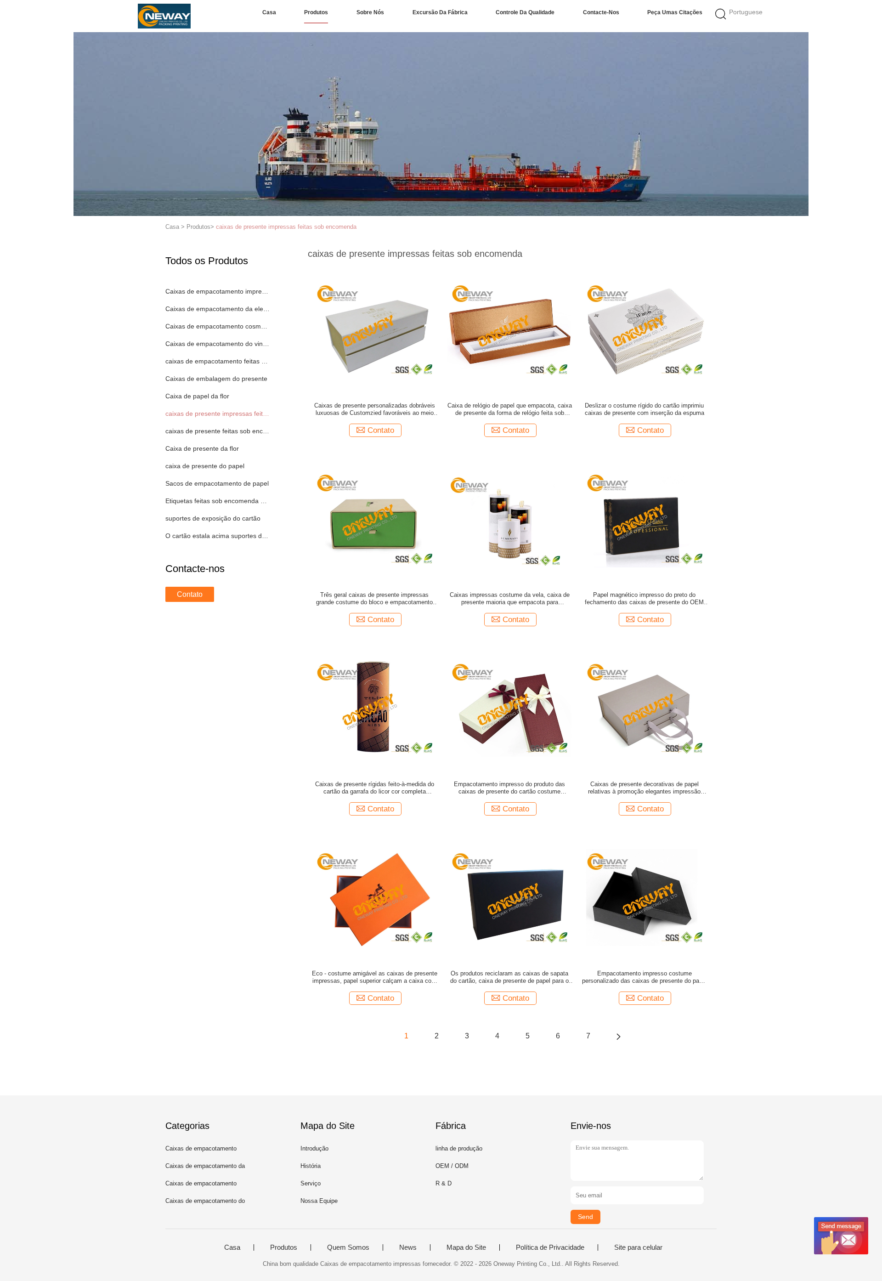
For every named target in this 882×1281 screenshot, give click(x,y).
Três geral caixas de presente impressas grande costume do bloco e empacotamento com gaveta (374, 598)
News (408, 1247)
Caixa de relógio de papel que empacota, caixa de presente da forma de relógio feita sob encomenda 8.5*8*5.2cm (509, 409)
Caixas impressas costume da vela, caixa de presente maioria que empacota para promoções (510, 598)
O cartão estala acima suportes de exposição (217, 535)
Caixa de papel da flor (197, 396)
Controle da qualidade (525, 12)
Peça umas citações (674, 12)
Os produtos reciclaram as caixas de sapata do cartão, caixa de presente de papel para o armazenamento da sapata (509, 977)
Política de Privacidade (550, 1247)
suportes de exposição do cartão (212, 518)
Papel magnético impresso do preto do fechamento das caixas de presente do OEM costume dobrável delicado (644, 598)
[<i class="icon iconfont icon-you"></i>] (618, 1036)
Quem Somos (348, 1247)
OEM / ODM (452, 1165)
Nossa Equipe (319, 1200)
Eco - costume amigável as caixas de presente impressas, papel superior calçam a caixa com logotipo (374, 977)
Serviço (310, 1183)
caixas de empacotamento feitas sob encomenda (217, 361)
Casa (269, 12)
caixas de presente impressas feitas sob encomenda (286, 226)
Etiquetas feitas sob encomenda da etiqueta (217, 500)
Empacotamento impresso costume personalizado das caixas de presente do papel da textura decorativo (644, 977)
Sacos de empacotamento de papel (217, 483)
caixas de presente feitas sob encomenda (217, 431)
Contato (190, 594)
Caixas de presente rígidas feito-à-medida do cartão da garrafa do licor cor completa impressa (374, 788)
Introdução (314, 1148)
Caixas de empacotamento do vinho (217, 343)
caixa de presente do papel (204, 466)
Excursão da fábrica (440, 12)
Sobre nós (370, 12)
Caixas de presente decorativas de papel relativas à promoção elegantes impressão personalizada (644, 788)
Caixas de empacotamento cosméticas (217, 326)
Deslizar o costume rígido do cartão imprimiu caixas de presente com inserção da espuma (644, 409)
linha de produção (458, 1148)
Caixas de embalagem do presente (216, 378)
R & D (443, 1183)
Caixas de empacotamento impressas (217, 291)
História (310, 1165)
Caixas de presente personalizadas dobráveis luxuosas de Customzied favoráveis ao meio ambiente (374, 409)
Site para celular (638, 1247)
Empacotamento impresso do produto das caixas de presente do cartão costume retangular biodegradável (509, 788)
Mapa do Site (466, 1247)
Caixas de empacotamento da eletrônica (217, 308)
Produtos (316, 12)
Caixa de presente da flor (202, 448)
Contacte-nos (601, 12)
